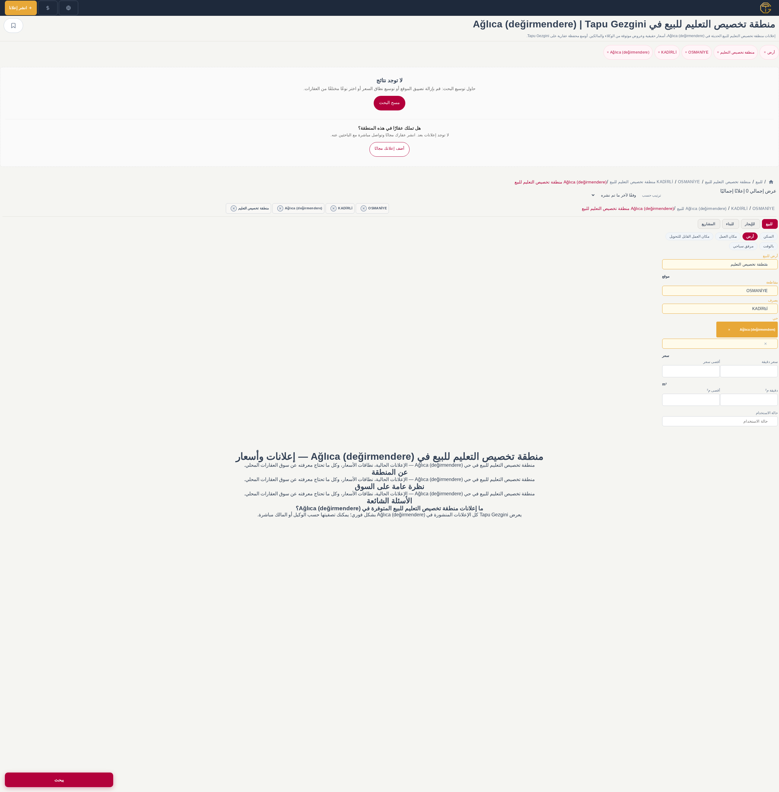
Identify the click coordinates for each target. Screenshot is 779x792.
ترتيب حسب (651, 195)
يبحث (59, 779)
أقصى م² (713, 390)
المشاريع (708, 224)
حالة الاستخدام (767, 413)
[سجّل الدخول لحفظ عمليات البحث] (13, 25)
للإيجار (750, 224)
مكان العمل (728, 236)
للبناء (730, 224)
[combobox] (720, 264)
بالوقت (768, 246)
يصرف (773, 300)
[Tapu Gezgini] (765, 8)
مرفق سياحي (743, 246)
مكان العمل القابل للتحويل (689, 236)
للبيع (769, 224)
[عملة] (48, 8)
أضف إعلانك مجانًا (390, 148)
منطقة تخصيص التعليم (735, 52)
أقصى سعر (711, 362)
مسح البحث (389, 102)
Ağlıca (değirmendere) (628, 52)
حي (775, 318)
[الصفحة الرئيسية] (771, 182)
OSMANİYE (696, 52)
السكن (768, 236)
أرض (769, 52)
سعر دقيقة (770, 362)
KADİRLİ (667, 52)
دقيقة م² (771, 390)
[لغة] (68, 8)
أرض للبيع (770, 256)
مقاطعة (772, 282)
